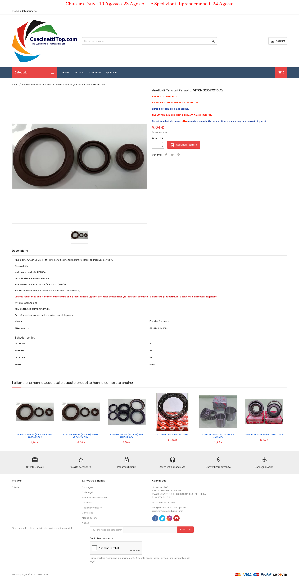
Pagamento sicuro (92, 507)
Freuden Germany (159, 321)
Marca (18, 321)
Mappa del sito (90, 518)
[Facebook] (155, 518)
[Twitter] (162, 518)
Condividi (166, 155)
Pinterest (178, 155)
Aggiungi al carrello (184, 145)
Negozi (85, 523)
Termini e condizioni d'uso (95, 497)
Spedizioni (111, 72)
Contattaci (95, 72)
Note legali (87, 492)
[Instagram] (169, 518)
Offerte (16, 487)
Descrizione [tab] (20, 250)
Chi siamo (79, 72)
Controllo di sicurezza (101, 538)
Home (65, 72)
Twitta (172, 155)
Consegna (87, 487)
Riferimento (22, 328)
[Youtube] (176, 518)
